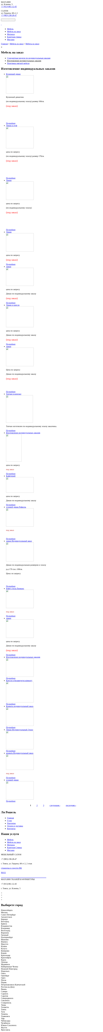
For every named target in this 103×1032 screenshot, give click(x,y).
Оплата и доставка (15, 826)
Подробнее (10, 123)
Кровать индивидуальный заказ (19, 706)
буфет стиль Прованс (15, 588)
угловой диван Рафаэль (16, 507)
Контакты (11, 829)
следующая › (55, 805)
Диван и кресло (12, 305)
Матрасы (11, 34)
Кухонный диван (13, 74)
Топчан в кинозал (13, 394)
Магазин (10, 39)
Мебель (10, 29)
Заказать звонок (8, 20)
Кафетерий (10, 476)
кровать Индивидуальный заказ (19, 753)
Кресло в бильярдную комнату (19, 680)
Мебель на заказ (14, 31)
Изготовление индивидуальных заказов (24, 61)
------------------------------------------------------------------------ (23, 877)
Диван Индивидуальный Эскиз (19, 730)
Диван (9, 180)
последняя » (71, 805)
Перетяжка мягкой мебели (18, 63)
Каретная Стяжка (14, 847)
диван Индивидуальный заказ (19, 541)
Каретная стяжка (14, 37)
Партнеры (11, 823)
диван (8, 267)
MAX (3, 873)
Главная (4, 44)
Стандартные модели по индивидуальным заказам (28, 58)
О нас (9, 821)
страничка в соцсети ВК (11, 868)
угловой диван (12, 780)
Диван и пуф (11, 125)
